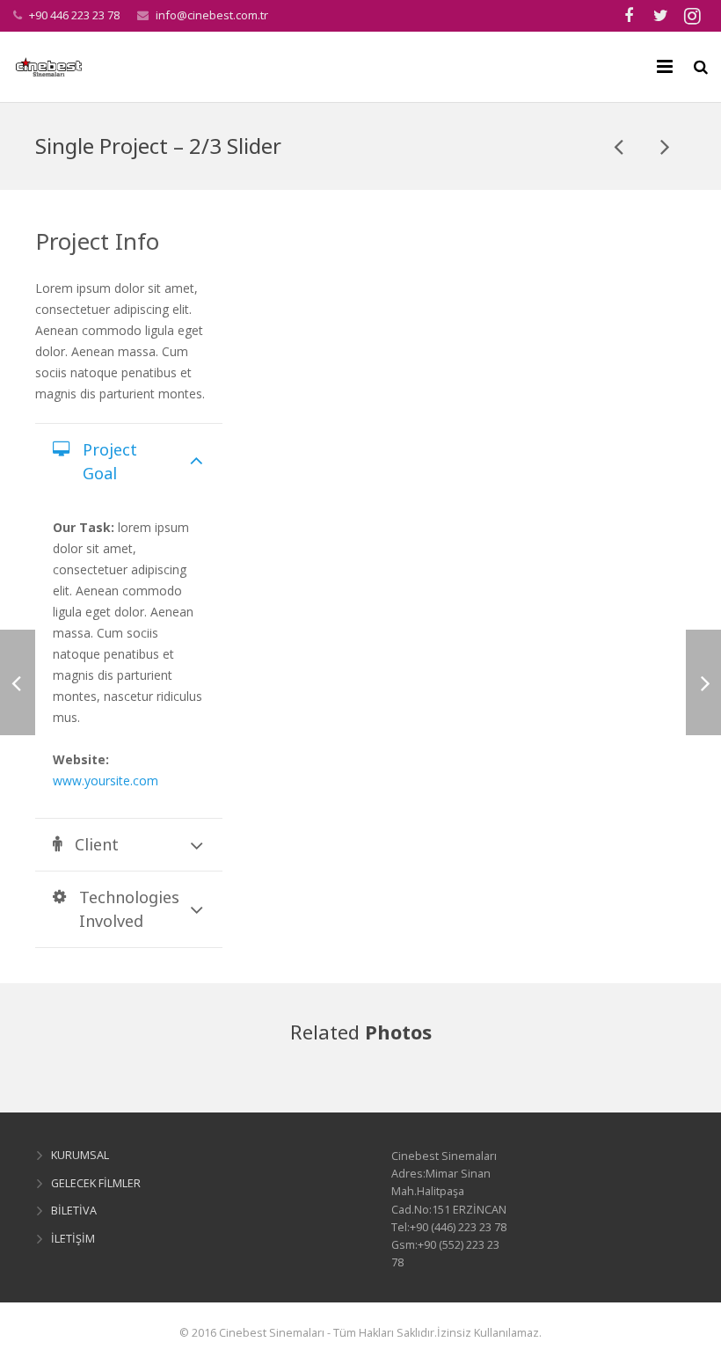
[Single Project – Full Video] (664, 146)
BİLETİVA (74, 1210)
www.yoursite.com (105, 780)
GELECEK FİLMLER (96, 1183)
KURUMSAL (80, 1155)
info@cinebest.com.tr (212, 15)
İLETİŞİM (73, 1238)
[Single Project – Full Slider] (620, 146)
